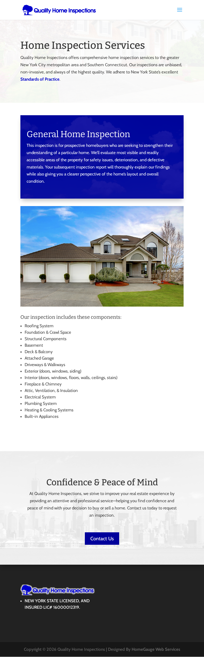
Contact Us (102, 539)
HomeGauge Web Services (156, 649)
